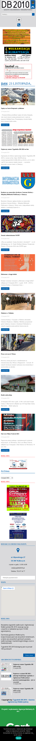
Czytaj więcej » (5, 125)
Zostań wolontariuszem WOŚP (10, 235)
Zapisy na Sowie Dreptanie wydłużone (12, 108)
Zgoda (18, 738)
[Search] (33, 14)
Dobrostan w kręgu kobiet (9, 274)
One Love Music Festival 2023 (10, 434)
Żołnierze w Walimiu (7, 313)
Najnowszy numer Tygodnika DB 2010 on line (15, 149)
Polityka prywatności (10, 578)
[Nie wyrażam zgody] (33, 734)
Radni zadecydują (6, 395)
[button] (19, 20)
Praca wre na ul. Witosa (8, 354)
